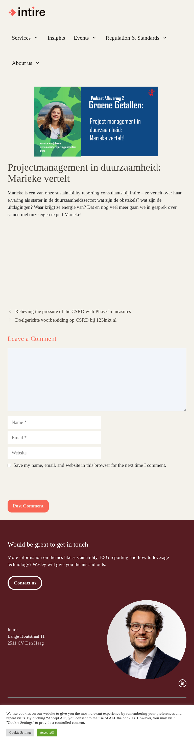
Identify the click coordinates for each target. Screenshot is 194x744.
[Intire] (29, 12)
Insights (56, 38)
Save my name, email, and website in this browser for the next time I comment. (89, 465)
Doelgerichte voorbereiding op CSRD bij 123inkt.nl (65, 320)
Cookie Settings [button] (20, 732)
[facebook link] (182, 683)
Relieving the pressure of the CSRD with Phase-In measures (73, 311)
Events (81, 38)
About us (22, 63)
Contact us (25, 582)
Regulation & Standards (132, 38)
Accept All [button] (47, 732)
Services (21, 38)
